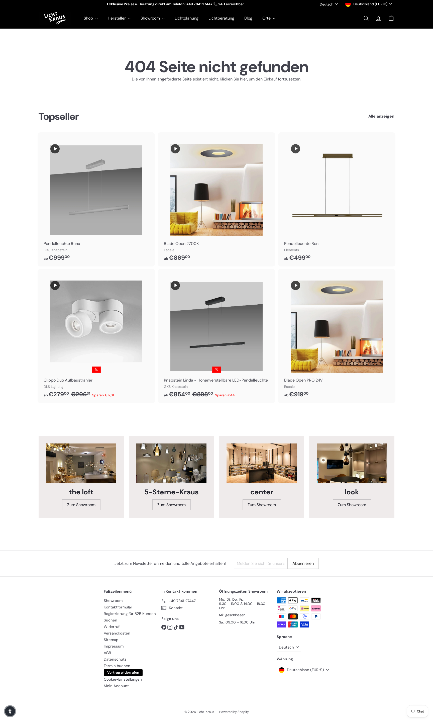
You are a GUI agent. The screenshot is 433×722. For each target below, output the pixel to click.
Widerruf (112, 626)
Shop (89, 18)
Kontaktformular (118, 607)
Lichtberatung (221, 18)
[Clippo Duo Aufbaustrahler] (96, 336)
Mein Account (116, 685)
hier (243, 79)
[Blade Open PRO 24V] (336, 336)
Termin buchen (117, 665)
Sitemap (111, 639)
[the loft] (81, 463)
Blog (248, 18)
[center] (262, 463)
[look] (352, 463)
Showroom (151, 18)
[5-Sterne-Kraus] (171, 463)
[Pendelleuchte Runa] (96, 199)
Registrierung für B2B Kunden (130, 613)
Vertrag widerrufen (123, 672)
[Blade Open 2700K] (216, 199)
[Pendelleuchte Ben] (336, 199)
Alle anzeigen (381, 116)
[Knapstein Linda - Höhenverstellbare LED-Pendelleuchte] (216, 336)
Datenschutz (115, 659)
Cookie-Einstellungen (123, 679)
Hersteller (117, 18)
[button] (10, 711)
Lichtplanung (186, 18)
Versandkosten (117, 633)
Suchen (110, 620)
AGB (107, 652)
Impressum (114, 646)
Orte (267, 18)
